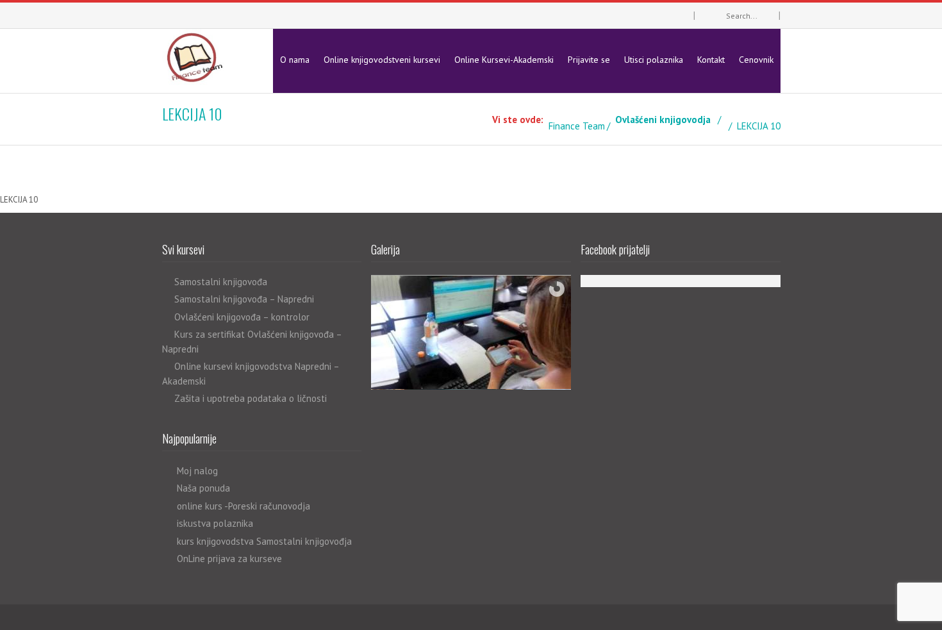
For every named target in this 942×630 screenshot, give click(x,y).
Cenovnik (756, 59)
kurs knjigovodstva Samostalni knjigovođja (264, 541)
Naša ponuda (203, 488)
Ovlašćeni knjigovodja (663, 119)
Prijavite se (589, 59)
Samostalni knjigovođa (220, 282)
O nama (295, 59)
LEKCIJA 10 (19, 199)
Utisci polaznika (653, 59)
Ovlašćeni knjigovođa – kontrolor (242, 317)
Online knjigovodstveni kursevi (382, 59)
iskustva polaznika (215, 523)
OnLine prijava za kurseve (229, 558)
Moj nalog (197, 471)
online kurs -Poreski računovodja (243, 506)
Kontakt (711, 59)
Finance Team (577, 126)
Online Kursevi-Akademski (504, 59)
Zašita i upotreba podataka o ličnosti (250, 398)
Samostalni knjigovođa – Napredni (244, 299)
